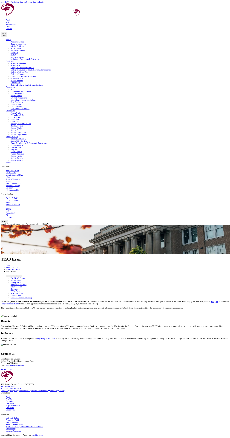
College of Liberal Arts (19, 72)
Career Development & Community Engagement (29, 143)
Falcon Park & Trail (18, 115)
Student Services (12, 137)
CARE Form (11, 173)
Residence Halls (17, 126)
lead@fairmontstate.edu (10, 304)
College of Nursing (18, 74)
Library (8, 177)
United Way (10, 410)
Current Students (12, 200)
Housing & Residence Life (21, 124)
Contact (9, 29)
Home (8, 265)
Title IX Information (13, 183)
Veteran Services (17, 160)
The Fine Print (37, 435)
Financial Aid (16, 104)
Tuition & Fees (16, 106)
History (13, 55)
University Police (17, 57)
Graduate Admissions (19, 98)
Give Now (10, 408)
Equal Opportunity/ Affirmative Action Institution (24, 427)
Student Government (18, 132)
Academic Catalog (13, 186)
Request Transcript (13, 179)
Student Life (10, 111)
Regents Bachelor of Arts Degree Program (27, 85)
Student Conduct (17, 130)
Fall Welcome (16, 117)
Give (7, 26)
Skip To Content (26, 2)
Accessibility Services (19, 141)
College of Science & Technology (23, 76)
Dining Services (17, 145)
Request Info (10, 24)
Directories (10, 403)
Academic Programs (18, 63)
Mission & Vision (17, 46)
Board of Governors (18, 44)
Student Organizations (19, 134)
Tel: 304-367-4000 (8, 386)
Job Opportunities (12, 190)
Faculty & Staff (11, 198)
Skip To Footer (38, 2)
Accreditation (16, 48)
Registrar (14, 150)
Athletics (9, 162)
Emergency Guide (13, 420)
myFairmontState (12, 171)
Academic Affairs (17, 66)
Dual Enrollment (17, 102)
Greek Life (15, 122)
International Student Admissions (23, 100)
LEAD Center (16, 147)
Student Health (16, 156)
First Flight (15, 119)
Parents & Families (13, 205)
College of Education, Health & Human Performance (31, 70)
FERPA (9, 181)
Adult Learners (16, 96)
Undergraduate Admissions (21, 91)
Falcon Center (16, 113)
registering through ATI (46, 338)
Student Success (17, 158)
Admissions (10, 87)
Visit (7, 22)
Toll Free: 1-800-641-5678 (11, 388)
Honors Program (17, 81)
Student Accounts (17, 154)
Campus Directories (13, 431)
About (8, 40)
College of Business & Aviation (22, 68)
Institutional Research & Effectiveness (25, 59)
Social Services (16, 152)
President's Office (17, 42)
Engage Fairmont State (14, 175)
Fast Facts (14, 53)
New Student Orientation (20, 109)
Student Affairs (16, 128)
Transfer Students (17, 94)
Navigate (214, 302)
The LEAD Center (13, 269)
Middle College (16, 83)
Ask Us (9, 399)
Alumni (9, 202)
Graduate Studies (17, 78)
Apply (8, 20)
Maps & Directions (18, 50)
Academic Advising (18, 139)
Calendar (9, 188)
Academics (10, 61)
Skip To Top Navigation (10, 2)
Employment (10, 429)
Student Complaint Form (15, 424)
